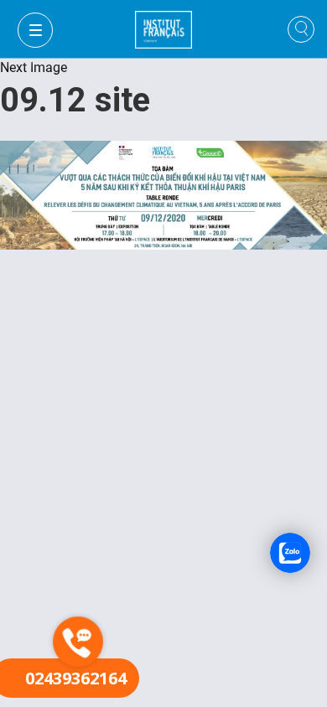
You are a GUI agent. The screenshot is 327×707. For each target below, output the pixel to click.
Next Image (33, 67)
